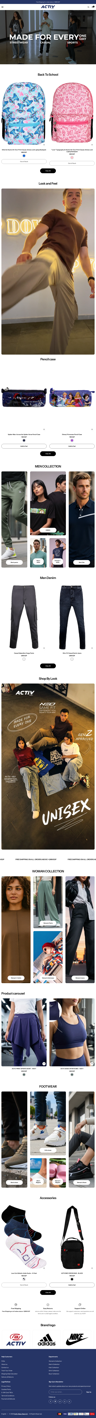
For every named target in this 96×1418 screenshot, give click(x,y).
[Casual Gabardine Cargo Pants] (24, 617)
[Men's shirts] (38, 553)
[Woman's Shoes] (82, 1140)
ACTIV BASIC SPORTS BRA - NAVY (72, 1069)
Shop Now (48, 57)
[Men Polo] (82, 519)
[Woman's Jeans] (80, 929)
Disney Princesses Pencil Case (72, 434)
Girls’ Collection (54, 1370)
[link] (48, 767)
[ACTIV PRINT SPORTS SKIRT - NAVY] (24, 1032)
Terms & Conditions (7, 1396)
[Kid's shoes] (48, 1123)
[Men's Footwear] (14, 1140)
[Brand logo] (16, 1339)
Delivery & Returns (7, 1377)
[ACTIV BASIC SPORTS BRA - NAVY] (72, 1032)
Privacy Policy (6, 1386)
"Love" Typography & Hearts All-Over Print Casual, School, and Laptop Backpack (72, 150)
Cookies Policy (6, 1389)
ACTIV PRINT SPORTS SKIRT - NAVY (24, 1069)
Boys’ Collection (54, 1374)
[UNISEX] (48, 503)
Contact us (5, 1367)
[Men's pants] (14, 519)
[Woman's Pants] (48, 902)
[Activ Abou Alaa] (48, 7)
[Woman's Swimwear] (48, 957)
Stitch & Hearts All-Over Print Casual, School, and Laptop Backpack (24, 150)
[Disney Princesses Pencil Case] (72, 398)
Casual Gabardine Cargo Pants (24, 653)
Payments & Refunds (8, 1399)
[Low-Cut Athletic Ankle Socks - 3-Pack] (24, 1237)
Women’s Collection (55, 1361)
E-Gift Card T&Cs (7, 1392)
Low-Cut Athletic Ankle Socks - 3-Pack (24, 1273)
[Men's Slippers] (38, 1173)
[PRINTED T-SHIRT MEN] (57, 553)
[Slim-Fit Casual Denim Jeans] (72, 617)
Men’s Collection (54, 1364)
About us (4, 1364)
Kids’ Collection (54, 1367)
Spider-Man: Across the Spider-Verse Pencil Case (24, 434)
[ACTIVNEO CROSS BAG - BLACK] (72, 1237)
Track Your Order (6, 1370)
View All (48, 171)
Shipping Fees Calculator (9, 1374)
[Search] (88, 7)
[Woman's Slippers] (57, 1173)
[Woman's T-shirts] (16, 929)
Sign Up (88, 1392)
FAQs (3, 1361)
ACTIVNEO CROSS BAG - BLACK (72, 1273)
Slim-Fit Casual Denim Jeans (72, 653)
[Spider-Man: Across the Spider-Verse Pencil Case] (24, 398)
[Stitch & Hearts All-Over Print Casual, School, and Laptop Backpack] (24, 113)
